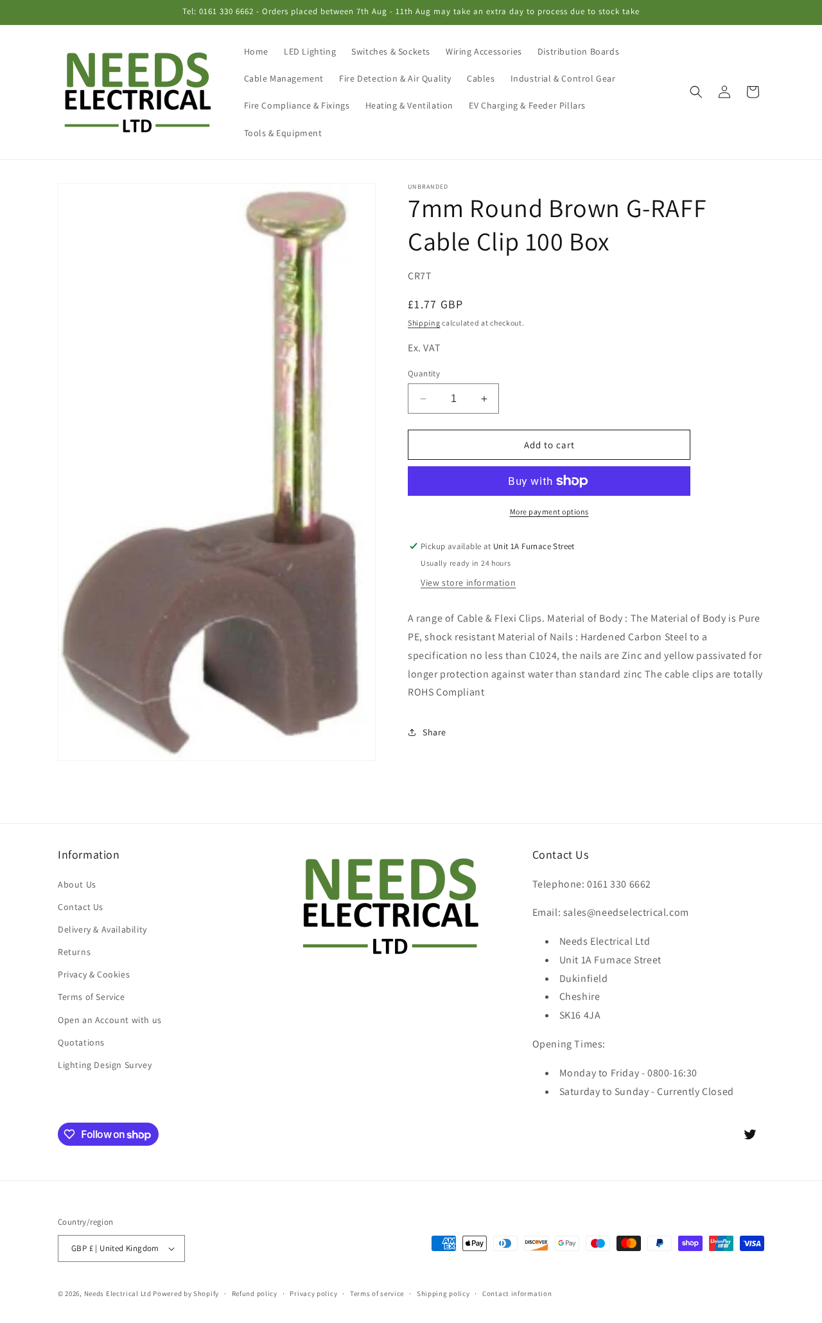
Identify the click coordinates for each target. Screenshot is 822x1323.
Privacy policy (313, 1292)
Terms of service (377, 1292)
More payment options (549, 511)
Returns (74, 952)
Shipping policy (443, 1292)
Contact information (517, 1292)
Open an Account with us (110, 1019)
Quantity (424, 373)
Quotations (81, 1041)
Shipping (424, 323)
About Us (77, 883)
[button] (696, 92)
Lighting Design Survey (105, 1065)
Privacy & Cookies (94, 974)
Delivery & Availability (102, 929)
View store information (468, 582)
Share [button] (434, 732)
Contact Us (80, 906)
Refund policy (254, 1292)
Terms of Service (91, 997)
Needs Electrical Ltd (118, 1293)
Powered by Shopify (186, 1293)
